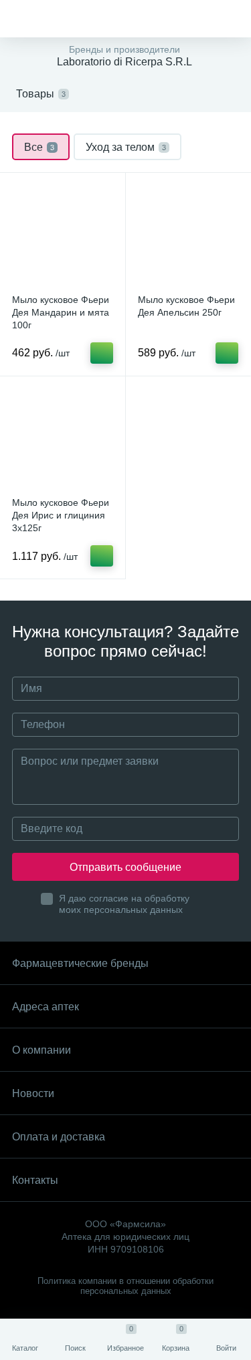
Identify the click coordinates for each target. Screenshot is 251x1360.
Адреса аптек (45, 1006)
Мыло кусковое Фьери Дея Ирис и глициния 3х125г (60, 515)
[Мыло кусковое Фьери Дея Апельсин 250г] (188, 235)
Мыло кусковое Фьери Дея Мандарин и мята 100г (60, 312)
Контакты (35, 1180)
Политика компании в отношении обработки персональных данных (125, 1286)
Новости (33, 1093)
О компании (41, 1050)
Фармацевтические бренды (80, 963)
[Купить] (101, 353)
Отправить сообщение (125, 867)
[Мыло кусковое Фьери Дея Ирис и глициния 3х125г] (62, 438)
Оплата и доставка (58, 1136)
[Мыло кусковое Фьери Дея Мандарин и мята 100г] (62, 235)
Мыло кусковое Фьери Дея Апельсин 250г (186, 306)
